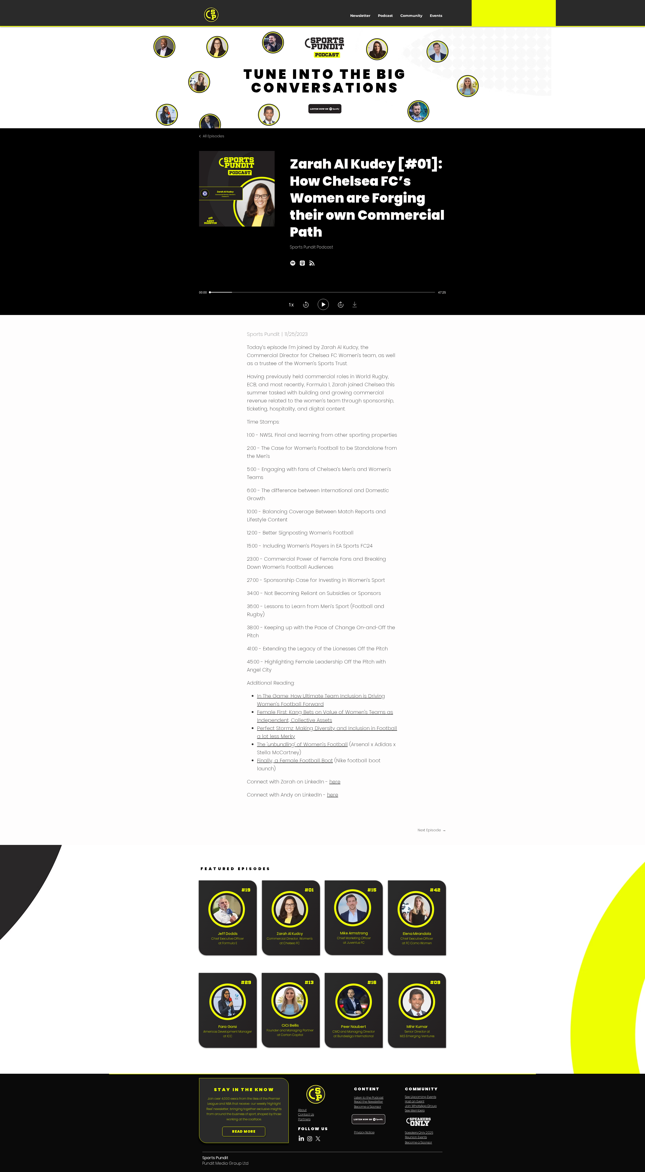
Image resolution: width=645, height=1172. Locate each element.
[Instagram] (309, 1138)
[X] (318, 1138)
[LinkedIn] (301, 1138)
